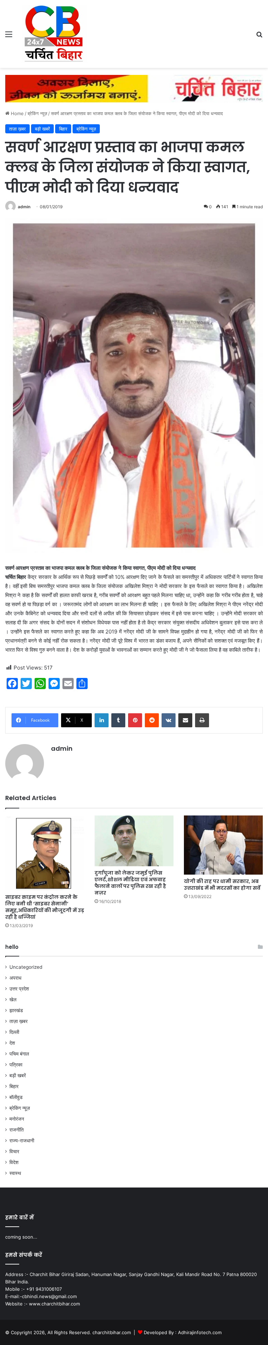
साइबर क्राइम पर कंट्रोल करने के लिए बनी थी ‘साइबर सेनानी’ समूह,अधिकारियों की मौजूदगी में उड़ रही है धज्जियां (44, 907)
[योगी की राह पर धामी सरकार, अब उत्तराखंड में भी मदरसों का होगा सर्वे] (223, 845)
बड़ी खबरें (42, 129)
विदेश (13, 1162)
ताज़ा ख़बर (17, 129)
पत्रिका (15, 1064)
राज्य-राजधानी (21, 1140)
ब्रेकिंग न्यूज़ (37, 113)
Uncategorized (25, 967)
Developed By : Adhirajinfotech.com (183, 1332)
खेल (12, 999)
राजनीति (16, 1130)
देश (12, 1043)
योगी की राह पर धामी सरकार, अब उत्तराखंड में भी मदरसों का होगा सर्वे (222, 884)
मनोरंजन (16, 1119)
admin (24, 206)
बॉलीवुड (16, 1097)
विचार (14, 1151)
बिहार (63, 129)
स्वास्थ (15, 1173)
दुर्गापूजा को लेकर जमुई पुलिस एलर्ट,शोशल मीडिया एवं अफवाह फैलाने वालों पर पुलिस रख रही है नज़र (130, 882)
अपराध (15, 978)
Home (16, 113)
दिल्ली (14, 1032)
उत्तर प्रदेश (19, 989)
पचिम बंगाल (19, 1054)
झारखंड (16, 1010)
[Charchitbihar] (54, 34)
